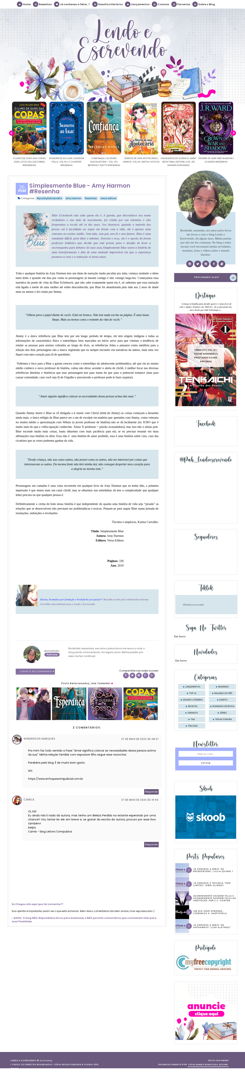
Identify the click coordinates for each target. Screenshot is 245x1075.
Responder (151, 791)
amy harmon (73, 198)
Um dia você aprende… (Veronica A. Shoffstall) (210, 912)
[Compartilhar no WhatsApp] (152, 675)
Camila (29, 799)
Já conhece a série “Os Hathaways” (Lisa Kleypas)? (212, 926)
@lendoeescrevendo (193, 604)
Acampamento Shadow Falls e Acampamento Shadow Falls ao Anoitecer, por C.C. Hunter (214, 898)
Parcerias (183, 4)
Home (26, 4)
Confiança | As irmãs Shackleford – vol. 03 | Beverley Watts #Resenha (84, 162)
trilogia (193, 726)
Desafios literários (110, 4)
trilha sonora (223, 719)
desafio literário (193, 700)
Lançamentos (139, 4)
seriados (193, 713)
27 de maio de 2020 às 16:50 (139, 799)
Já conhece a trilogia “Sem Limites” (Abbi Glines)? (212, 884)
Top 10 (192, 693)
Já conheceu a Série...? (74, 4)
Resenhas (45, 4)
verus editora (108, 198)
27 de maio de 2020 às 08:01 (139, 739)
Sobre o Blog (206, 4)
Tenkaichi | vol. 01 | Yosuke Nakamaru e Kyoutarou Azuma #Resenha (206, 356)
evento (223, 700)
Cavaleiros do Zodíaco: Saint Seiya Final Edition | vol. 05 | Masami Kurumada (158, 162)
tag (193, 719)
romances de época (223, 706)
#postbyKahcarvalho (49, 198)
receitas (193, 706)
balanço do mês (223, 693)
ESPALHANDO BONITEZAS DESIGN (208, 1064)
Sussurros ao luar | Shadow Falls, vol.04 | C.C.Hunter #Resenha (46, 162)
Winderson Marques (39, 739)
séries (223, 713)
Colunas (163, 4)
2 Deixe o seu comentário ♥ (37, 672)
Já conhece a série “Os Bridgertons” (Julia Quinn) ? (213, 870)
